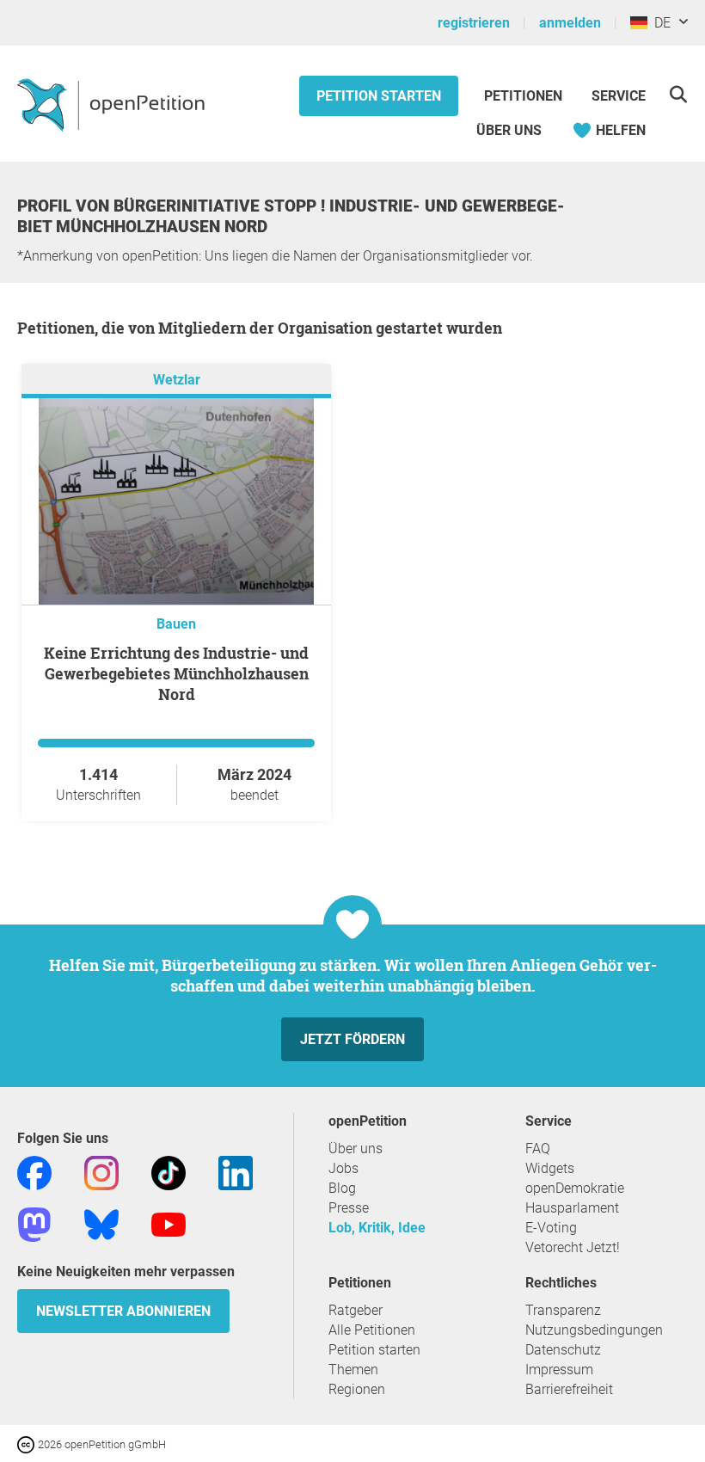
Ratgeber (355, 1310)
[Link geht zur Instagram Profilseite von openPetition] (101, 1172)
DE (659, 23)
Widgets (549, 1168)
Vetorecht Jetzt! (572, 1247)
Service (619, 96)
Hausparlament (572, 1208)
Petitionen (525, 96)
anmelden (570, 23)
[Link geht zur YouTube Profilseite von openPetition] (168, 1223)
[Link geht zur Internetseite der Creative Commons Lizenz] (27, 1443)
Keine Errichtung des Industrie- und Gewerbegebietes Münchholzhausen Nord (176, 673)
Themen (353, 1369)
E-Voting (551, 1227)
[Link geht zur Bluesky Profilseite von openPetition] (101, 1223)
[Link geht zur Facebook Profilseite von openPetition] (34, 1172)
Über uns (355, 1148)
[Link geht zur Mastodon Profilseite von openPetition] (34, 1223)
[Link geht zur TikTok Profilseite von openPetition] (168, 1172)
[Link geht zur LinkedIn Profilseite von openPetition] (235, 1172)
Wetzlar (176, 380)
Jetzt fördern (352, 1039)
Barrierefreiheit (569, 1389)
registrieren (474, 23)
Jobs (343, 1168)
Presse (348, 1208)
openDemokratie (574, 1188)
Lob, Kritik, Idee (377, 1227)
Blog (342, 1188)
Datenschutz (563, 1350)
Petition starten (378, 96)
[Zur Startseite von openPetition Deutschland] (113, 104)
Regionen (356, 1389)
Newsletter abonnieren (123, 1311)
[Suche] (678, 94)
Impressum (559, 1369)
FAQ (537, 1148)
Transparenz (563, 1310)
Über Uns (509, 130)
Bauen (176, 624)
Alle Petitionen (371, 1330)
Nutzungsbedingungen (594, 1330)
